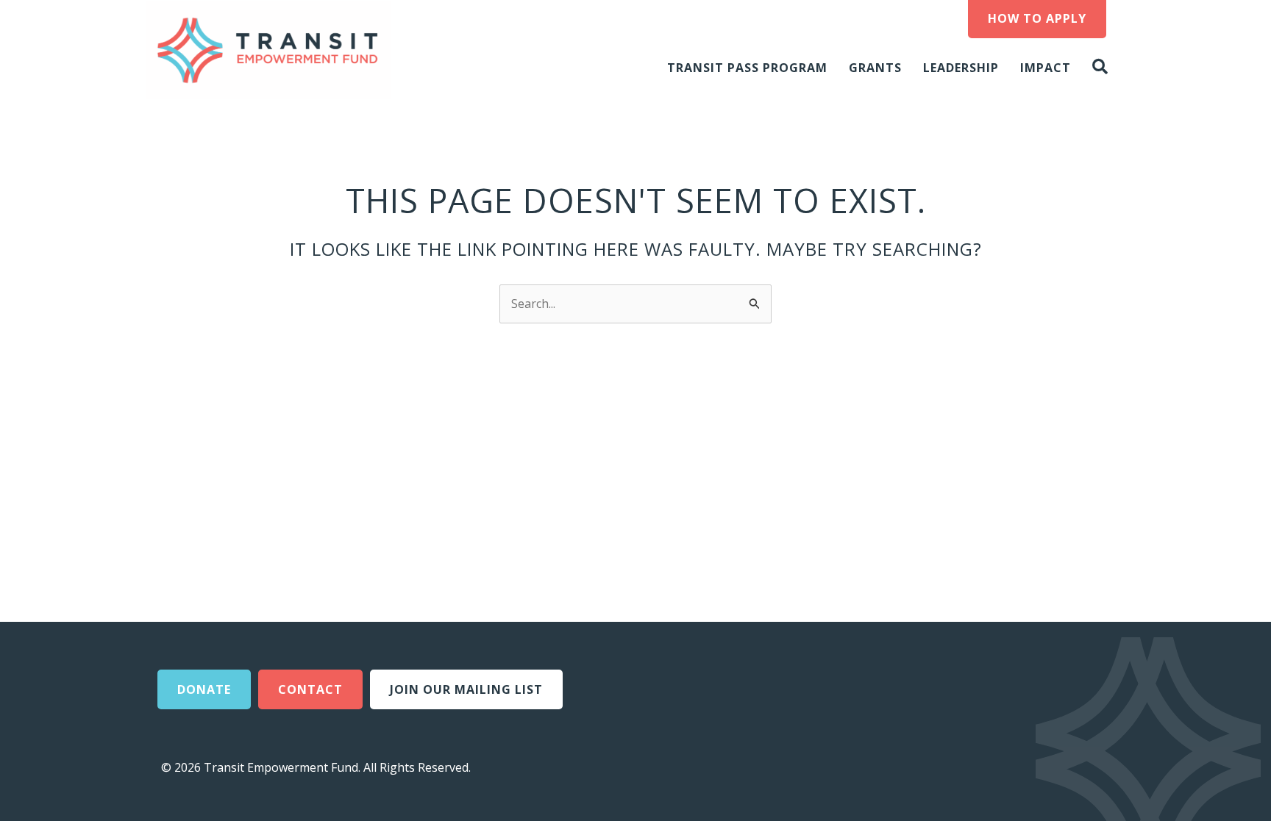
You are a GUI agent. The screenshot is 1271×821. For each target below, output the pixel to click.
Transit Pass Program (747, 68)
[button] (1103, 67)
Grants (875, 68)
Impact (1045, 68)
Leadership (961, 68)
